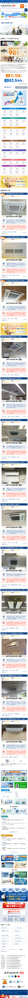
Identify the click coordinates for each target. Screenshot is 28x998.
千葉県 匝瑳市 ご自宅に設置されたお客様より (10, 504)
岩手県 (17, 111)
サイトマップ (3, 949)
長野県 (11, 134)
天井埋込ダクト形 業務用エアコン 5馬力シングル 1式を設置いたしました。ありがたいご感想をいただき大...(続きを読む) (16, 271)
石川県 (17, 130)
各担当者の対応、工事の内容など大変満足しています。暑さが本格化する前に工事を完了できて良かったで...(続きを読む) (16, 532)
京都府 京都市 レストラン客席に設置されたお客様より (12, 633)
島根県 (11, 153)
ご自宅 (13, 542)
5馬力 (9, 231)
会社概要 (3, 946)
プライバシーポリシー (12, 949)
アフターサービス (5, 938)
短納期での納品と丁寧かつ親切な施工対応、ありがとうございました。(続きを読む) (16, 575)
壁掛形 (3, 499)
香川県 (11, 162)
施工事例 (16, 943)
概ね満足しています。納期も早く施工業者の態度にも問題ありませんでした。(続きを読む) (16, 489)
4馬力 (9, 374)
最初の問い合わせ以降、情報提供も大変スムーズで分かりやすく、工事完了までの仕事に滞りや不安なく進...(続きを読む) (16, 406)
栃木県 (11, 121)
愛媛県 (17, 162)
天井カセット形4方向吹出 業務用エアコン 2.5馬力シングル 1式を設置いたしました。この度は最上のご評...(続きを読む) (16, 538)
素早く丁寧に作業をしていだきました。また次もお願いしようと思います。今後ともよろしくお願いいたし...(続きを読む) (16, 703)
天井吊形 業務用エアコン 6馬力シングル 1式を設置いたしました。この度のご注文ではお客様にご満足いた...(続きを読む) (16, 752)
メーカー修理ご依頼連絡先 (7, 792)
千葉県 (4, 124)
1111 (21, 761)
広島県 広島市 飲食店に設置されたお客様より (16, 280)
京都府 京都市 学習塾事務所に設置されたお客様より (12, 675)
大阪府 (23, 143)
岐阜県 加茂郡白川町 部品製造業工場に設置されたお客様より (13, 590)
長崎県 (17, 169)
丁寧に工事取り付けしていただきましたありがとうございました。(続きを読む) (16, 660)
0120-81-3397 (22, 920)
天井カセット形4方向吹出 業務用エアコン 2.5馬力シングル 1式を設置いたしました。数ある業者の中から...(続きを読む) (16, 452)
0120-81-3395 (22, 919)
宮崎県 (11, 172)
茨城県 (4, 121)
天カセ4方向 (4, 231)
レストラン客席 (12, 670)
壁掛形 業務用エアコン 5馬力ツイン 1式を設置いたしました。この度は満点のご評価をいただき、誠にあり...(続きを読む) (16, 495)
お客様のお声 (4, 943)
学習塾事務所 (16, 713)
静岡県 (23, 134)
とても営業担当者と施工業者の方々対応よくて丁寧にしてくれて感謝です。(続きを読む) (16, 447)
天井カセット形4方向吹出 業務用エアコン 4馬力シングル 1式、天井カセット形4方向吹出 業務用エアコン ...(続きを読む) (16, 709)
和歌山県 (17, 147)
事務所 (14, 275)
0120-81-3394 (10, 919)
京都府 (17, 143)
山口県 (4, 156)
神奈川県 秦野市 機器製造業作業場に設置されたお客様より (13, 462)
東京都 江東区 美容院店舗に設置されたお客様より (11, 420)
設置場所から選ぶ (5, 930)
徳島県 (4, 162)
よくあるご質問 (18, 941)
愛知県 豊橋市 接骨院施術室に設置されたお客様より (12, 336)
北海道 (4, 111)
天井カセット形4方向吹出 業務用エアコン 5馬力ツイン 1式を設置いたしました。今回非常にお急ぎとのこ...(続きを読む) (16, 227)
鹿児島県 (17, 172)
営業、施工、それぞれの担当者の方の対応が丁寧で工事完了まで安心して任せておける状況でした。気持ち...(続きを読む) (16, 364)
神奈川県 (17, 124)
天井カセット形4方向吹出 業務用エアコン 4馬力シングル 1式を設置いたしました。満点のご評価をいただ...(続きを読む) (16, 412)
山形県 (11, 115)
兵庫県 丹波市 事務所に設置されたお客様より (16, 237)
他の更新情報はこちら (14, 831)
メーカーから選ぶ (18, 927)
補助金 (16, 792)
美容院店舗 (14, 456)
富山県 (11, 130)
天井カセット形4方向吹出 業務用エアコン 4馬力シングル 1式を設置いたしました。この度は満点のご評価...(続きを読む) (16, 370)
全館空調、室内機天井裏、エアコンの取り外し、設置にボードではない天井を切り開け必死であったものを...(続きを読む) (16, 265)
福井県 (23, 130)
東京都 (11, 124)
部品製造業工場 (12, 628)
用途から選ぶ (17, 930)
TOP (2, 19)
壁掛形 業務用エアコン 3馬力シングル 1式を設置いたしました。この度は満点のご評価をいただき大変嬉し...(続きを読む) (16, 666)
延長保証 (16, 794)
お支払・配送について (19, 938)
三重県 (4, 143)
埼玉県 (23, 121)
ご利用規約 (21, 949)
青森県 (11, 111)
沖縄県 (23, 172)
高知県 (23, 162)
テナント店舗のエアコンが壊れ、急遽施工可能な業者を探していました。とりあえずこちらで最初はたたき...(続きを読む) (16, 221)
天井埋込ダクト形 (5, 275)
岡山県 (17, 153)
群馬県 (17, 121)
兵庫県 (4, 147)
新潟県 (4, 130)
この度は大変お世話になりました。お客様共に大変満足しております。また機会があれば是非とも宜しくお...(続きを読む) (16, 746)
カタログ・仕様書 (6, 796)
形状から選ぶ (4, 927)
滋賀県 (11, 143)
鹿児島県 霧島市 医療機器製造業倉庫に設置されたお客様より (13, 719)
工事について (17, 935)
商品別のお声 (21, 87)
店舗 (12, 231)
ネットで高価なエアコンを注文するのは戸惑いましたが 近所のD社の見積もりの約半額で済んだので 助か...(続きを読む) (16, 308)
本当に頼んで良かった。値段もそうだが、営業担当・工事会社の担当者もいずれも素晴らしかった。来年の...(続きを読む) (16, 618)
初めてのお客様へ (5, 935)
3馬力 (9, 318)
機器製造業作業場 (12, 499)
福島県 (17, 115)
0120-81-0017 (10, 918)
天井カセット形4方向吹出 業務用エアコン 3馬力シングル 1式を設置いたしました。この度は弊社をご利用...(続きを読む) (16, 580)
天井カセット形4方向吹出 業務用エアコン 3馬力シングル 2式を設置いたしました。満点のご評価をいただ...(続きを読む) (16, 314)
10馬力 (7, 628)
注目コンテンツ (22, 996)
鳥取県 (4, 153)
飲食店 (12, 318)
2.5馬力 (9, 456)
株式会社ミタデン (4, 951)
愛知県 (4, 137)
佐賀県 (11, 169)
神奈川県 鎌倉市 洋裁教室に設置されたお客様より (11, 378)
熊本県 (23, 169)
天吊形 (3, 628)
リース (4, 794)
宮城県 (23, 111)
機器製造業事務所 (14, 584)
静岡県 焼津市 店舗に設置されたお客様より (15, 193)
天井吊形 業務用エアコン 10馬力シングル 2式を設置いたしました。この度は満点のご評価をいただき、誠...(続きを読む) (16, 624)
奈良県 (11, 147)
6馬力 (7, 757)
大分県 (4, 172)
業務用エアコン (5, 233)
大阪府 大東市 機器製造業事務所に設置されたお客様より (12, 547)
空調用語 (16, 796)
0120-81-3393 (22, 918)
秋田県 (4, 115)
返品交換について (5, 941)
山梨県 (4, 134)
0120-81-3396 (10, 920)
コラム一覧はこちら (13, 852)
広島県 (23, 153)
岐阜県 (17, 134)
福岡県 (4, 169)
